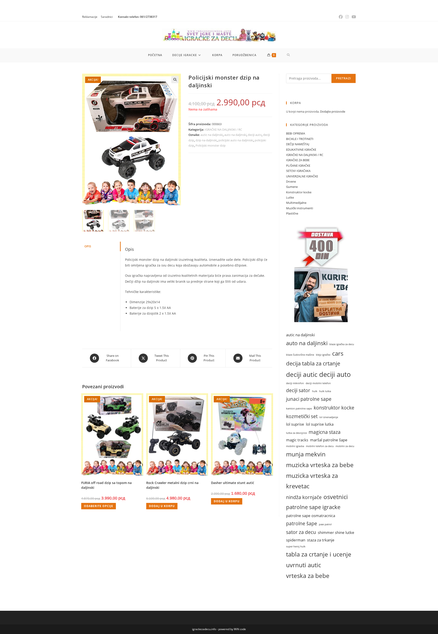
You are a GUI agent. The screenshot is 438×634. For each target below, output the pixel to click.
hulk (314, 391)
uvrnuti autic (303, 565)
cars (337, 353)
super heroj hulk (295, 546)
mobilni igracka (295, 446)
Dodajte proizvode (332, 111)
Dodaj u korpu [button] (162, 506)
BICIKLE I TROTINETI (299, 139)
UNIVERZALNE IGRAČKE (302, 176)
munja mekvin (306, 454)
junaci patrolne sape (308, 399)
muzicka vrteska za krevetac (312, 480)
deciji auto (255, 135)
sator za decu (301, 532)
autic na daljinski (212, 135)
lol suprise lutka (320, 424)
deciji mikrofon (295, 383)
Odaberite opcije (98, 506)
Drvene (291, 181)
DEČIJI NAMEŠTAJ (297, 144)
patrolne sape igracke (313, 507)
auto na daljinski (235, 135)
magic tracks (297, 440)
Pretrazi (343, 78)
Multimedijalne (296, 203)
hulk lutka (325, 391)
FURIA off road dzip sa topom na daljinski (106, 485)
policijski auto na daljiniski (235, 140)
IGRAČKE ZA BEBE (298, 160)
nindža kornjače (304, 497)
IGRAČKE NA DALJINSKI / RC (223, 129)
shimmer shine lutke (336, 532)
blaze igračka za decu (341, 344)
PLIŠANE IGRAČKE (298, 165)
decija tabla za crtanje (313, 363)
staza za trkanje (320, 540)
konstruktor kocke (334, 407)
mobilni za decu (345, 446)
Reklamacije (89, 17)
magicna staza (325, 432)
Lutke (290, 197)
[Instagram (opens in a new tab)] (347, 17)
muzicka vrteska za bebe (320, 465)
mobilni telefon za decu (320, 446)
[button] (175, 79)
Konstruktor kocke (298, 192)
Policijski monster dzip (211, 145)
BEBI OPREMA (295, 133)
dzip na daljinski (206, 140)
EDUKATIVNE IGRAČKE (301, 150)
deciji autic (301, 374)
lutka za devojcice (296, 433)
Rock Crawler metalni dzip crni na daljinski (172, 485)
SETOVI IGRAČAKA (298, 171)
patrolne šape (301, 523)
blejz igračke (323, 354)
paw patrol (325, 524)
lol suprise (295, 424)
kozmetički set (302, 416)
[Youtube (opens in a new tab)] (353, 17)
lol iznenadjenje (328, 417)
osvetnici (335, 497)
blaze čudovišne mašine (300, 354)
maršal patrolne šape (328, 440)
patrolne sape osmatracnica (310, 515)
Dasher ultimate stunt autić (232, 483)
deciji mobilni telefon (318, 383)
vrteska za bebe (307, 576)
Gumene (292, 187)
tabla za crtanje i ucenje (318, 554)
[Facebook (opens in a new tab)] (340, 17)
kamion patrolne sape (299, 408)
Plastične (292, 213)
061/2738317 (148, 17)
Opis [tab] (87, 246)
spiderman (295, 540)
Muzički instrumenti (299, 208)
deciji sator (298, 390)
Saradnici (107, 17)
